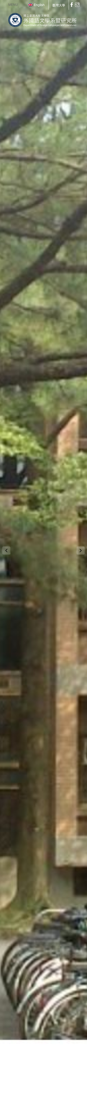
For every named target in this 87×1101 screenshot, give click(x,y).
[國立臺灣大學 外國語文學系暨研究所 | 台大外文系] (43, 19)
